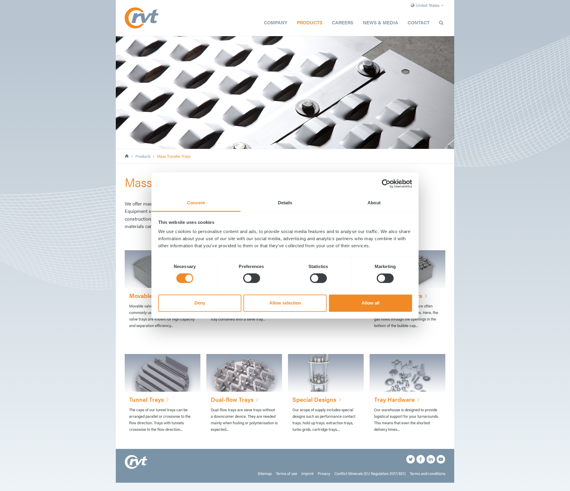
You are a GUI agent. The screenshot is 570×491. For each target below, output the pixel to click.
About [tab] (374, 202)
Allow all (370, 302)
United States (427, 5)
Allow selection (285, 302)
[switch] (251, 278)
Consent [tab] (196, 202)
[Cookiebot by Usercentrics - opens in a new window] (386, 183)
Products (309, 22)
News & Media (380, 22)
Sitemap (265, 473)
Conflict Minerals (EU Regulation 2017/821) (370, 473)
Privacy (324, 473)
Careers (342, 22)
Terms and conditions (427, 473)
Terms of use (286, 473)
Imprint (307, 473)
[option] (285, 92)
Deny (199, 302)
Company (275, 22)
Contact (419, 22)
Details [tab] (285, 202)
